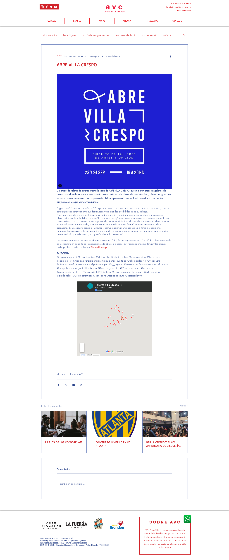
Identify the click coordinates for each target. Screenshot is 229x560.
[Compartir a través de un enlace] (81, 384)
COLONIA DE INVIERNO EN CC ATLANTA (113, 443)
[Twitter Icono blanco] (51, 7)
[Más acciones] (170, 56)
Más (165, 35)
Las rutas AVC (76, 374)
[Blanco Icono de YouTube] (56, 7)
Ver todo (184, 405)
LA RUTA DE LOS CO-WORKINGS (63, 442)
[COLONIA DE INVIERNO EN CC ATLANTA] (114, 424)
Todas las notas (49, 35)
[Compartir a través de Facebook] (58, 384)
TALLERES (73, 366)
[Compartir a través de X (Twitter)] (65, 384)
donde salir (62, 374)
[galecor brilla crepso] (165, 424)
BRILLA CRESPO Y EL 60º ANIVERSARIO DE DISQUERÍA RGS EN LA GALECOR (162, 443)
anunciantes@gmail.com (76, 543)
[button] (183, 35)
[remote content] (114, 319)
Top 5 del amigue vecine (96, 35)
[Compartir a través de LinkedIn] (73, 384)
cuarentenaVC (150, 35)
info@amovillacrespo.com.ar (52, 543)
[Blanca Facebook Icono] (47, 7)
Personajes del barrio (125, 35)
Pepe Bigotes (69, 35)
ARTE (61, 366)
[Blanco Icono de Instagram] (42, 7)
